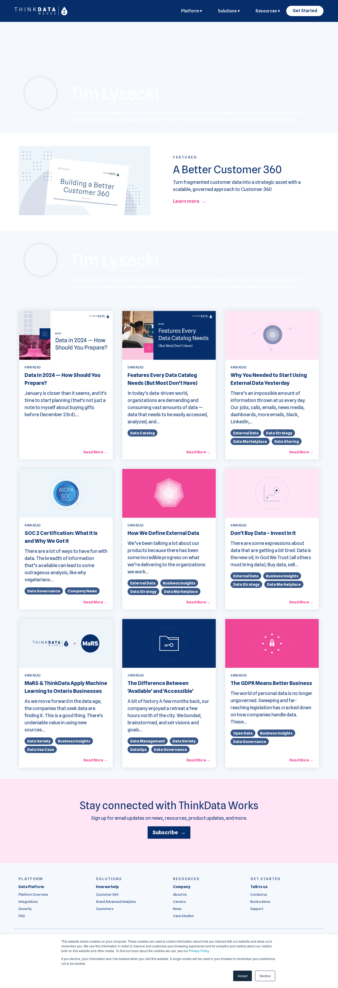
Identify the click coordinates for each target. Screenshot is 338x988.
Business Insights (179, 583)
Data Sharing (286, 441)
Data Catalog (142, 433)
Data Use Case (40, 749)
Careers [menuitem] (179, 902)
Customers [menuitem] (105, 909)
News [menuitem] (177, 909)
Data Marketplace (250, 441)
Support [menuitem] (256, 909)
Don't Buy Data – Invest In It (263, 533)
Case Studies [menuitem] (183, 916)
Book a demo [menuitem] (260, 902)
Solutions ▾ (229, 10)
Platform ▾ (191, 10)
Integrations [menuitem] (28, 902)
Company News (82, 591)
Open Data (243, 733)
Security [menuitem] (24, 909)
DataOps (138, 749)
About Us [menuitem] (180, 894)
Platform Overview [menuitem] (33, 894)
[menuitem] (31, 886)
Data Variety (38, 741)
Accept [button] (242, 975)
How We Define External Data (163, 533)
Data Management (147, 741)
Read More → (95, 452)
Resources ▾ (268, 10)
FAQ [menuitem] (21, 916)
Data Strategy (279, 433)
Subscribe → (169, 832)
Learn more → (189, 201)
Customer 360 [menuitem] (107, 894)
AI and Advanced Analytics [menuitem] (116, 902)
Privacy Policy (199, 950)
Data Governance (43, 591)
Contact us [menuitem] (258, 894)
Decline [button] (265, 975)
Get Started (305, 10)
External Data (246, 433)
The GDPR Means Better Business (271, 683)
